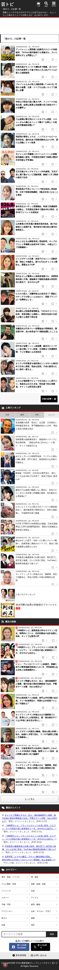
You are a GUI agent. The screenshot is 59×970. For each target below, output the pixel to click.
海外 (33, 925)
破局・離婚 (35, 904)
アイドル (34, 898)
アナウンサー (7, 911)
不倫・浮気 (6, 904)
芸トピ (7, 4)
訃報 (3, 925)
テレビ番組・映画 (9, 884)
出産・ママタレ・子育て (41, 911)
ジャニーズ (6, 891)
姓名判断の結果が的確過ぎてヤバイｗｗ (36, 606)
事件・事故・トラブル (11, 877)
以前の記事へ (47, 399)
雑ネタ (4, 918)
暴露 (33, 918)
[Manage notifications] (5, 964)
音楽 (33, 891)
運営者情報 (21, 955)
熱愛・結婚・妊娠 (38, 884)
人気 (38, 6)
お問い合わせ (40, 955)
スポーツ (5, 898)
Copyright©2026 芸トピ (29, 964)
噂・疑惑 (34, 877)
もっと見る (29, 799)
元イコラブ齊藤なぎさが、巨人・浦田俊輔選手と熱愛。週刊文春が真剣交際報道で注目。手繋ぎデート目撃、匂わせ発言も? (29, 818)
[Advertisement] (29, 25)
